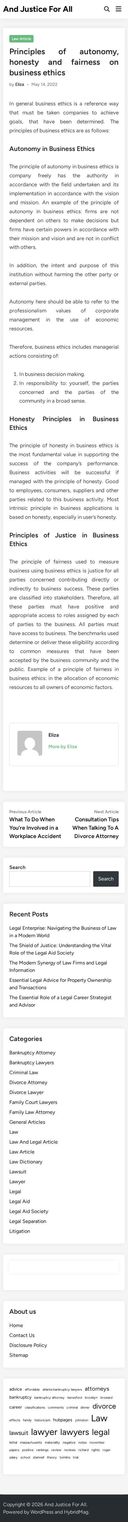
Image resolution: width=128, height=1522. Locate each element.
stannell (38, 1457)
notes (82, 1442)
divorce (104, 1406)
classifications (35, 1407)
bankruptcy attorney (49, 1398)
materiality (52, 1442)
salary (13, 1457)
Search (17, 867)
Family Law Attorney (32, 1112)
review (56, 1450)
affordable (32, 1389)
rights (95, 1450)
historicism (42, 1420)
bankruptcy (20, 1397)
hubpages (62, 1420)
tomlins (65, 1457)
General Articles (27, 1122)
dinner (85, 1407)
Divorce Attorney (28, 1082)
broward (106, 1398)
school (25, 1457)
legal (101, 1432)
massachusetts (31, 1442)
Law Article (21, 39)
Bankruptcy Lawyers (31, 1062)
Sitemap (18, 1355)
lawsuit (18, 1432)
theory (52, 1457)
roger (107, 1450)
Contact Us (21, 1335)
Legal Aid (19, 1201)
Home (16, 1325)
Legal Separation (27, 1221)
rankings (42, 1450)
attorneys (97, 1388)
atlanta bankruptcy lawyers (62, 1389)
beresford (74, 1398)
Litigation (19, 1231)
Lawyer (17, 1182)
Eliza (19, 84)
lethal (13, 1442)
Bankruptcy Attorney (32, 1053)
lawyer (44, 1431)
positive (28, 1450)
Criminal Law (23, 1072)
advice (15, 1389)
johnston (81, 1420)
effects (14, 1420)
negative (69, 1442)
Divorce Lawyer (26, 1092)
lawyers (74, 1432)
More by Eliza (62, 746)
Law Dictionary (25, 1162)
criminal (72, 1407)
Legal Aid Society (28, 1211)
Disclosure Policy (28, 1345)
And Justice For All (37, 9)
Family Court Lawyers (33, 1102)
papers (14, 1450)
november (97, 1442)
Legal (15, 1191)
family (27, 1420)
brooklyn (91, 1398)
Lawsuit (17, 1172)
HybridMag (76, 1512)
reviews (69, 1450)
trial (75, 1457)
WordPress (41, 1512)
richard (83, 1450)
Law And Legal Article (33, 1142)
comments (56, 1407)
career (15, 1407)
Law (13, 1132)
